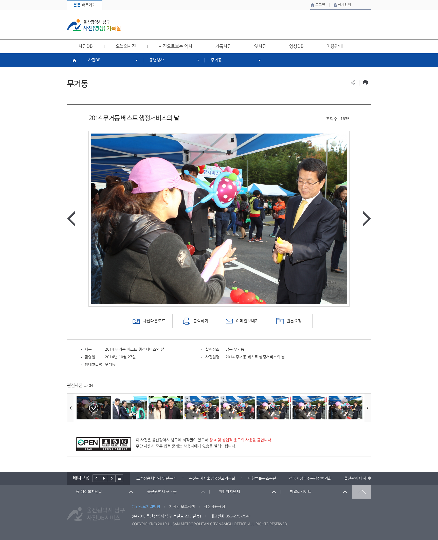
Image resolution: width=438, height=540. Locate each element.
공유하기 (353, 82)
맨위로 (361, 492)
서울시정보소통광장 (360, 478)
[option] (219, 219)
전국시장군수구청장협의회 (257, 478)
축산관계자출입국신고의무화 (159, 478)
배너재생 (104, 478)
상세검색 (344, 5)
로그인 (320, 5)
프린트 (365, 82)
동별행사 (157, 60)
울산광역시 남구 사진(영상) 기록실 (94, 25)
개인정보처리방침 (146, 506)
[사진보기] (94, 407)
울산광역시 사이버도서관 (311, 478)
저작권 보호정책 (182, 506)
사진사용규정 (214, 506)
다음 (112, 478)
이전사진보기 (71, 219)
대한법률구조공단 (209, 478)
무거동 (216, 60)
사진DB (94, 60)
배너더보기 (119, 478)
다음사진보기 (367, 219)
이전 (96, 478)
